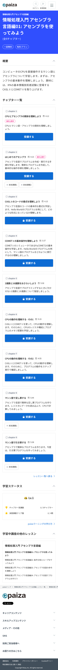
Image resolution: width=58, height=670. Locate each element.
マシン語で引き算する (15, 442)
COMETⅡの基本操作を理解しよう (21, 240)
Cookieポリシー (47, 661)
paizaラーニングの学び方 (40, 523)
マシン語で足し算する (15, 397)
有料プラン (22, 46)
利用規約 (15, 661)
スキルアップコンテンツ (14, 620)
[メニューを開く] (52, 5)
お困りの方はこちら (12, 650)
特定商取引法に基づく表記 (12, 664)
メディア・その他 (11, 628)
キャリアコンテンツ (12, 612)
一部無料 (8, 46)
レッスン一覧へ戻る (42, 476)
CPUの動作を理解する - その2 (19, 358)
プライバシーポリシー (30, 661)
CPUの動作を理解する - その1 (19, 319)
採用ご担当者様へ (11, 643)
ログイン (36, 8)
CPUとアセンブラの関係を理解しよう (23, 116)
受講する (29, 136)
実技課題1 (13, 184)
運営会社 (6, 661)
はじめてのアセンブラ (15, 156)
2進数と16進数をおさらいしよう (20, 283)
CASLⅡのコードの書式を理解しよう (22, 201)
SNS (5, 635)
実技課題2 (27, 184)
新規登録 (43, 8)
